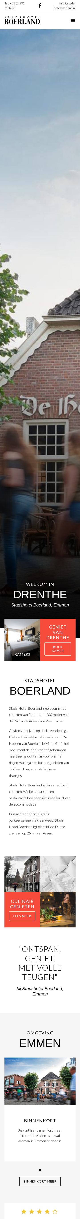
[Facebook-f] (40, 5)
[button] (73, 20)
